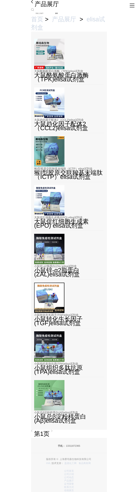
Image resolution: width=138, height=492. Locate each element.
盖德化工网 (70, 463)
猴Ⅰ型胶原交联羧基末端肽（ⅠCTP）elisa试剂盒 (63, 168)
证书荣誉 (69, 483)
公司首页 (69, 470)
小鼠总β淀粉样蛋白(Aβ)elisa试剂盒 (56, 412)
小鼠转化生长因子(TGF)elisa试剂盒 (56, 315)
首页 (37, 19)
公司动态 (69, 477)
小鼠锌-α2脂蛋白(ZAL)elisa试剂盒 (55, 266)
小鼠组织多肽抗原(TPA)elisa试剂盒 (56, 363)
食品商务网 (85, 463)
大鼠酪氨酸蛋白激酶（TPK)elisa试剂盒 (58, 71)
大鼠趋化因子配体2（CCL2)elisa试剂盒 (59, 119)
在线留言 (69, 490)
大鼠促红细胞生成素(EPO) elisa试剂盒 (58, 217)
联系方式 (69, 487)
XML (48, 463)
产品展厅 (64, 19)
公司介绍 (69, 474)
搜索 (56, 13)
